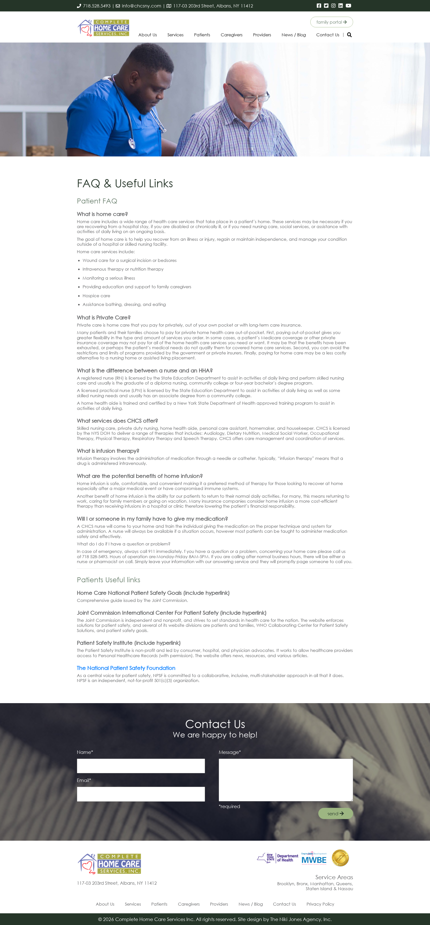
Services (175, 34)
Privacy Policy (320, 904)
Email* (84, 780)
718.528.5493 (96, 5)
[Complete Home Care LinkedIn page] (341, 5)
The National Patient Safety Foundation (126, 668)
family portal (330, 22)
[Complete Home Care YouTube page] (349, 5)
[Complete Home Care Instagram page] (333, 5)
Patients (202, 34)
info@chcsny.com (141, 5)
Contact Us (327, 34)
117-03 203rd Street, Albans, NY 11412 (213, 5)
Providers (262, 34)
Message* (230, 752)
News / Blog (294, 34)
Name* (85, 752)
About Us (147, 34)
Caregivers (232, 34)
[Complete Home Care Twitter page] (326, 5)
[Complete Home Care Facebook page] (319, 5)
